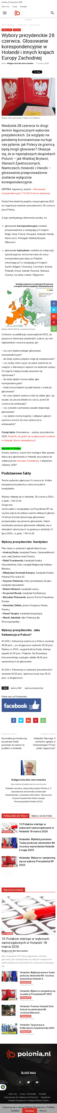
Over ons (5, 6)
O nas (14, 6)
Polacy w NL (34, 25)
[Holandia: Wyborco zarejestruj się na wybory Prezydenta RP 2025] (9, 861)
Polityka (17, 30)
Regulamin (45, 1097)
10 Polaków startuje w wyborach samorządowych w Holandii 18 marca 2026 (36, 828)
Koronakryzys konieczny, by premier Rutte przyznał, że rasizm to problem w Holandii (14, 743)
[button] (52, 13)
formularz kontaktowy (28, 460)
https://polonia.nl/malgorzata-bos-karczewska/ (28, 784)
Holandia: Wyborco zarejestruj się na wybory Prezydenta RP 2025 (37, 861)
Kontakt (23, 6)
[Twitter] (28, 1082)
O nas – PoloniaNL (28, 1094)
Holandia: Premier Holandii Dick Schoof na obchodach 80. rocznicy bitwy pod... (36, 1009)
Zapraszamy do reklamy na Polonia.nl (21, 1097)
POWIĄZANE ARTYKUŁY (15, 816)
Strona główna (8, 25)
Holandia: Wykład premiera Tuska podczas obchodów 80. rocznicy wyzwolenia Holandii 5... (37, 975)
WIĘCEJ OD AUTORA (41, 816)
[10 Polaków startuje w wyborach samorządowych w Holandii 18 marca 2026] (9, 827)
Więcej (43, 1110)
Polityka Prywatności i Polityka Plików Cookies (28, 1100)
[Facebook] (20, 1082)
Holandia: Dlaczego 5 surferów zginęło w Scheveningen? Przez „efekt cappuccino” (44, 743)
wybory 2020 (16, 688)
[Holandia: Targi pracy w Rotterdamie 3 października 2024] (9, 1028)
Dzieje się (21, 25)
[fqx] (5, 1087)
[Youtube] (37, 1082)
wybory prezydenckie (34, 688)
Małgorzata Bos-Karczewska (20, 63)
